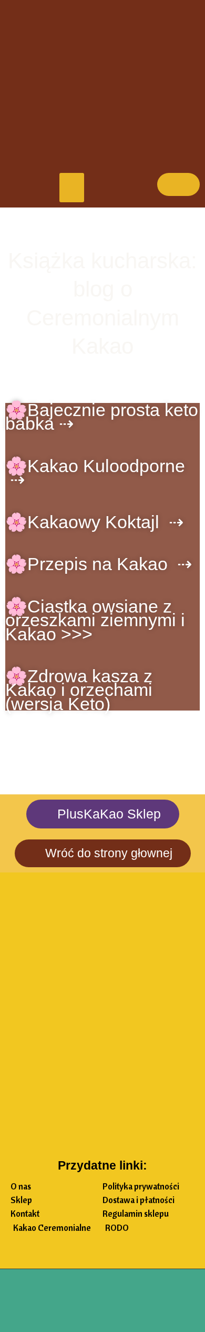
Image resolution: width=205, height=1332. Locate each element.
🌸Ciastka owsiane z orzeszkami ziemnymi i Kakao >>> (95, 620)
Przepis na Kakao (102, 564)
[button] (72, 187)
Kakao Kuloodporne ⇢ (95, 472)
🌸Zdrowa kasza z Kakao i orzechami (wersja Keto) (78, 690)
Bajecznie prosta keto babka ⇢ (101, 416)
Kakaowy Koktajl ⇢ (105, 522)
